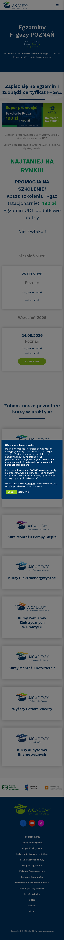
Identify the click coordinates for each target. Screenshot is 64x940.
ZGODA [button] (11, 492)
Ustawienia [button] (23, 491)
